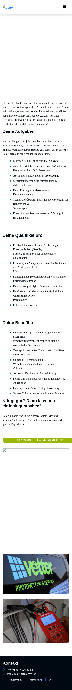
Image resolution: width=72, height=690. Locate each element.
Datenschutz (35, 679)
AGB (52, 679)
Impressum (16, 679)
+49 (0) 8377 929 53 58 (19, 669)
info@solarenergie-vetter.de (22, 673)
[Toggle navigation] (64, 7)
